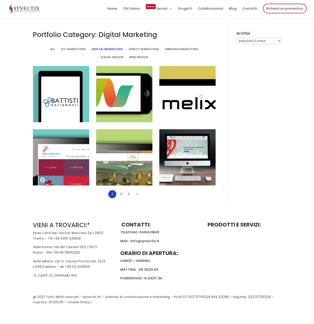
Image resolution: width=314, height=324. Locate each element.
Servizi (157, 9)
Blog (233, 9)
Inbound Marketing (181, 49)
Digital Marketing (107, 49)
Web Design (138, 57)
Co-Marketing (73, 49)
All (52, 49)
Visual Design (111, 57)
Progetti (185, 9)
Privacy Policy (103, 302)
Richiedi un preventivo (284, 8)
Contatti (249, 9)
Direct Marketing (144, 49)
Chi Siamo (131, 9)
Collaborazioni (210, 9)
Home (112, 9)
